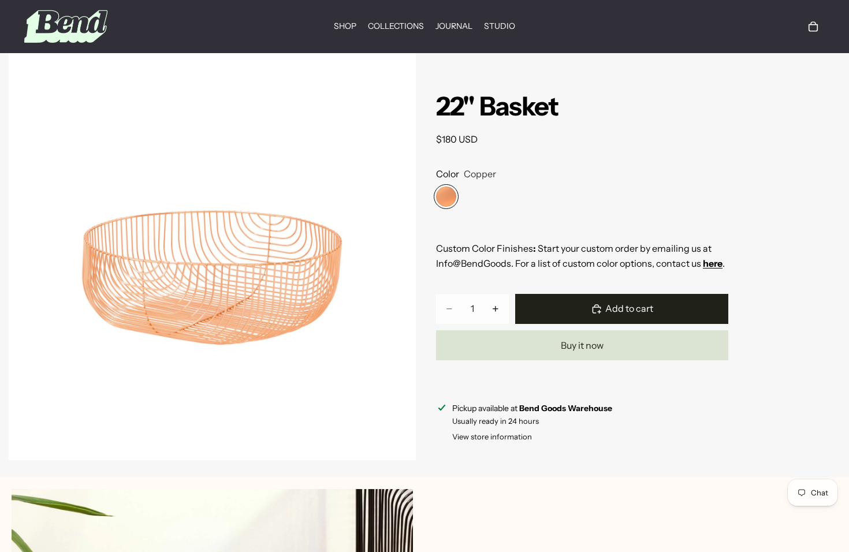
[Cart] (813, 26)
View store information (492, 436)
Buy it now (582, 345)
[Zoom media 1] (212, 256)
